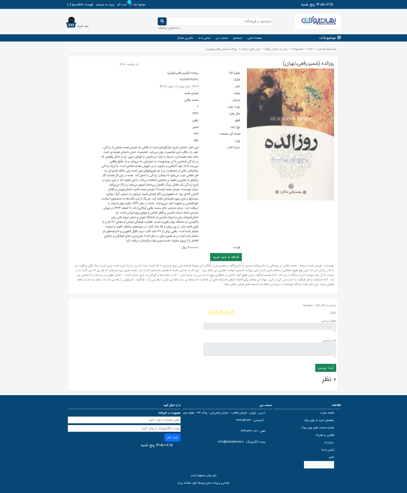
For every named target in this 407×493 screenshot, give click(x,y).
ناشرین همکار (185, 38)
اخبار (331, 457)
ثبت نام (121, 4)
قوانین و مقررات (324, 435)
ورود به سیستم (105, 4)
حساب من (222, 38)
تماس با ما (204, 38)
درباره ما (329, 442)
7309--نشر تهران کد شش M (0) (179, 86)
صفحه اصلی (254, 38)
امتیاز (333, 312)
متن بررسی (329, 340)
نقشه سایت (327, 412)
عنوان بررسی (328, 320)
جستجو (237, 38)
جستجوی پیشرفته (169, 27)
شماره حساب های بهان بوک (317, 427)
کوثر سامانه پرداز (187, 483)
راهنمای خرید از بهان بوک (319, 420)
